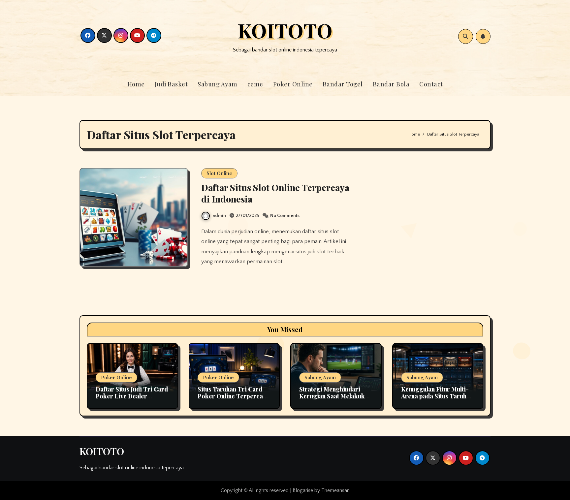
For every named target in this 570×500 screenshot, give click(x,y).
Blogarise (303, 490)
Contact (431, 84)
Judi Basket (171, 84)
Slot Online (219, 173)
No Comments (285, 215)
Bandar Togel (343, 84)
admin (219, 215)
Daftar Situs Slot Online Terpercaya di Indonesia (275, 193)
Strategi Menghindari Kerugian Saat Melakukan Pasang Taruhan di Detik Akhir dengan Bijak (335, 400)
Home (136, 84)
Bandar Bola (391, 84)
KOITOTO (285, 30)
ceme (255, 84)
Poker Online (293, 84)
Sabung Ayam (218, 84)
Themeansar (334, 490)
